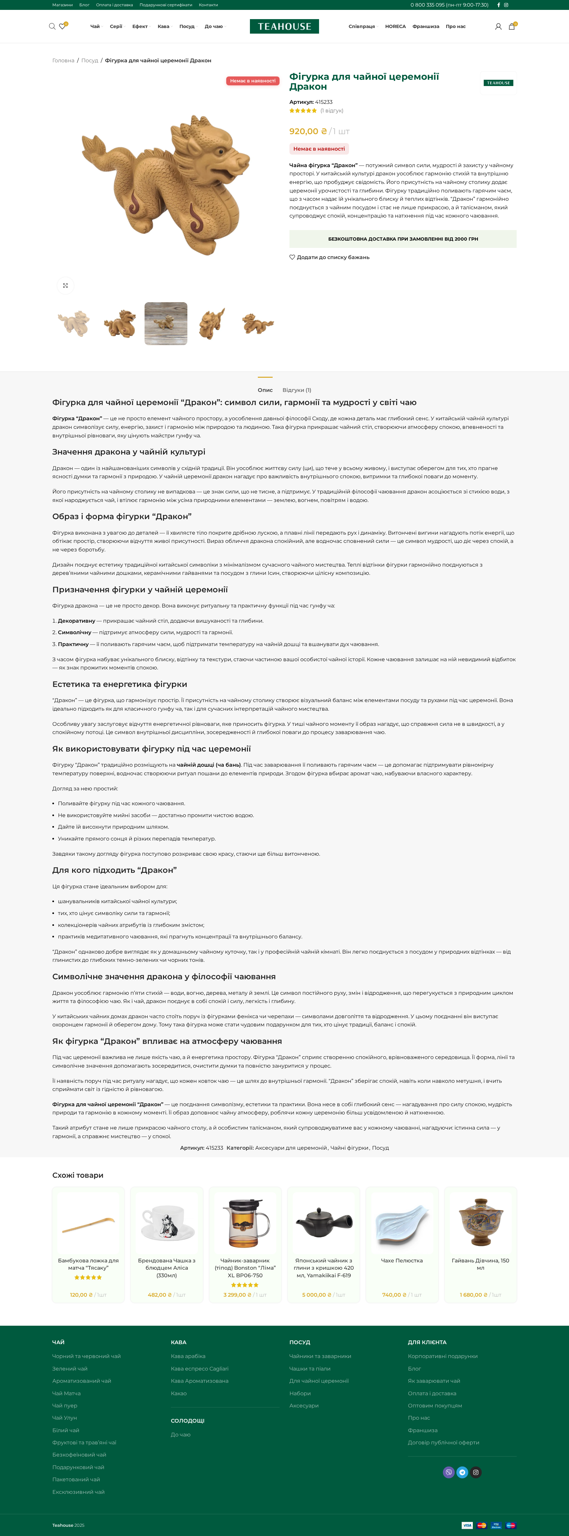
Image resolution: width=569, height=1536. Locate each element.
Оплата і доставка (432, 1393)
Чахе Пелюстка (402, 1260)
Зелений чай (70, 1369)
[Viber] (449, 1472)
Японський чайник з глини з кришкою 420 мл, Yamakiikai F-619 (324, 1268)
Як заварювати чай (434, 1381)
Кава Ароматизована (200, 1381)
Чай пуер (64, 1406)
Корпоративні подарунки (443, 1356)
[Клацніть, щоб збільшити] (65, 285)
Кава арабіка (188, 1356)
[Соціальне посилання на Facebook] (498, 5)
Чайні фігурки (349, 1148)
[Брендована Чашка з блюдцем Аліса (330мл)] (167, 1223)
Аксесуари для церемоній (291, 1148)
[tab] (265, 387)
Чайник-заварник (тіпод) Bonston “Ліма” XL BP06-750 (245, 1268)
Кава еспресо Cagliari (200, 1369)
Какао (179, 1393)
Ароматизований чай (81, 1381)
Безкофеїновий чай (79, 1455)
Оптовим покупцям (435, 1406)
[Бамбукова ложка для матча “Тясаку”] (88, 1223)
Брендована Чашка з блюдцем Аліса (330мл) (167, 1268)
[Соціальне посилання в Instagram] (506, 5)
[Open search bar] (52, 26)
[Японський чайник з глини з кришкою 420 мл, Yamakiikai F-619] (324, 1223)
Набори (300, 1393)
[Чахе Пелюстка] (402, 1223)
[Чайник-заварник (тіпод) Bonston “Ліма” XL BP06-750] (245, 1223)
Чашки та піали (310, 1369)
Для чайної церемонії (319, 1381)
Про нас (419, 1418)
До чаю (181, 1435)
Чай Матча (66, 1393)
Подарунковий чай (78, 1467)
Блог (414, 1369)
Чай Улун (64, 1418)
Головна (63, 60)
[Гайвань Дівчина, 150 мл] (481, 1223)
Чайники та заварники (320, 1356)
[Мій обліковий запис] (498, 26)
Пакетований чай (76, 1479)
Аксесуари (304, 1406)
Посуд (89, 60)
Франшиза (423, 1430)
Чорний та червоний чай (86, 1356)
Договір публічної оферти (443, 1442)
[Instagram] (476, 1472)
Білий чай (65, 1430)
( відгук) (331, 110)
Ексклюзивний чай (78, 1492)
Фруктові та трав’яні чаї (84, 1442)
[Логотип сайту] (284, 26)
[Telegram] (462, 1472)
